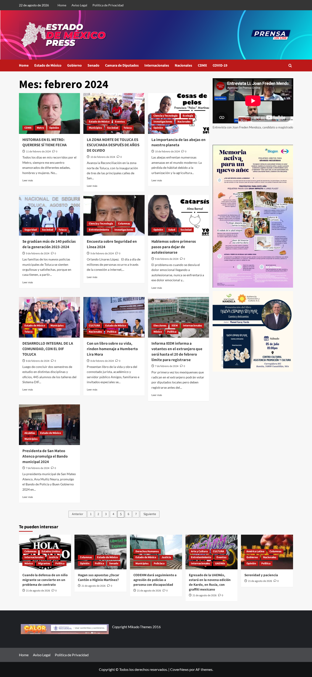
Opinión (54, 128)
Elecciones (159, 326)
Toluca (128, 128)
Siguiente (149, 514)
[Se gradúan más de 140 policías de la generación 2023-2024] (49, 215)
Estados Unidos (51, 551)
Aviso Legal (79, 5)
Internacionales (156, 65)
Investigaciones (162, 122)
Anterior (77, 514)
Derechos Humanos (147, 551)
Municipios (95, 128)
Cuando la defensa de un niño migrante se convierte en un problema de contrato (45, 580)
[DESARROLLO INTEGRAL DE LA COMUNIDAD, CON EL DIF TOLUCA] (49, 317)
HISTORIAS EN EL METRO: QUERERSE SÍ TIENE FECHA (44, 142)
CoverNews (179, 669)
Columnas (124, 224)
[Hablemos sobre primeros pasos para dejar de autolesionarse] (178, 215)
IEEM (175, 326)
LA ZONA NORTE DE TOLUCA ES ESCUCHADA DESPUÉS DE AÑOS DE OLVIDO (113, 145)
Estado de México (47, 65)
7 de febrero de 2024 (166, 366)
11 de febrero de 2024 (38, 152)
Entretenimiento (99, 230)
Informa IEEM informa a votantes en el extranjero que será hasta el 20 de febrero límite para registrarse (176, 351)
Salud (171, 230)
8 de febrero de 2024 (37, 361)
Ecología (188, 116)
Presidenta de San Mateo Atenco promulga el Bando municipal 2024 (45, 456)
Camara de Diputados (122, 65)
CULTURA (94, 326)
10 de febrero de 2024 (102, 157)
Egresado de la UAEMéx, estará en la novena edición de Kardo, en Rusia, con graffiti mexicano (210, 582)
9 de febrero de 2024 (37, 253)
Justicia (53, 557)
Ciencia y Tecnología (165, 116)
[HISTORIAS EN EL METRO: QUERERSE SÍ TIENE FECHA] (49, 113)
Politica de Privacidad (108, 5)
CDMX (202, 65)
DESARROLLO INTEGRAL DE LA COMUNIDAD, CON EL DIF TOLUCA (47, 349)
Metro (40, 128)
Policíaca (159, 563)
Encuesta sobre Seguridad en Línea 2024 (112, 244)
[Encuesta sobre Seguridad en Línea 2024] (113, 215)
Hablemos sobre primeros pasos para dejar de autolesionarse (173, 247)
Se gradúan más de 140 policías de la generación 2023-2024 (49, 244)
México (157, 332)
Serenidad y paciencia (261, 575)
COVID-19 (220, 65)
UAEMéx (220, 563)
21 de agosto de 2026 (38, 591)
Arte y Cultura (199, 551)
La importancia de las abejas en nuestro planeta (178, 142)
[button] (290, 66)
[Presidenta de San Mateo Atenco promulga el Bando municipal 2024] (49, 424)
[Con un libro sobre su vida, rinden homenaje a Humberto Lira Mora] (113, 317)
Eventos (120, 122)
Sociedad (112, 128)
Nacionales (183, 65)
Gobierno (74, 65)
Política (111, 332)
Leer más (27, 180)
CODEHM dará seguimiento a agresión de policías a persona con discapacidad (155, 580)
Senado (93, 65)
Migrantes (44, 563)
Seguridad (30, 230)
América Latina (255, 551)
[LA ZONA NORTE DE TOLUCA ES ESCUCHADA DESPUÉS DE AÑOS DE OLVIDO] (113, 113)
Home (62, 5)
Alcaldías (29, 433)
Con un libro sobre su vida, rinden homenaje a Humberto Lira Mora (112, 349)
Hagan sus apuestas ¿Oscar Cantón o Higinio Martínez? (98, 577)
